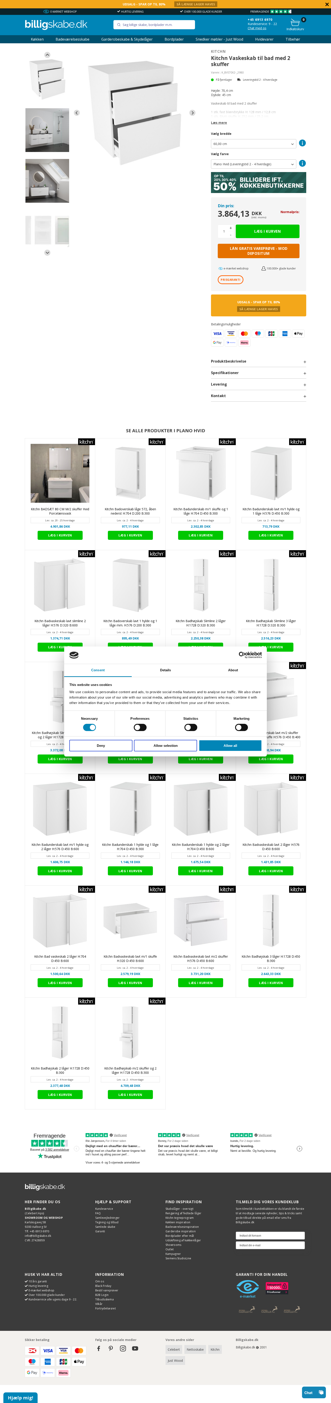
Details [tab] (165, 670)
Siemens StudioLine (178, 1258)
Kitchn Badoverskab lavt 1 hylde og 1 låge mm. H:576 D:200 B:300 (130, 623)
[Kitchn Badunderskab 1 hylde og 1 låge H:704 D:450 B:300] (130, 809)
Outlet (170, 1249)
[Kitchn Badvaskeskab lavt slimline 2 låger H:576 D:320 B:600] (60, 585)
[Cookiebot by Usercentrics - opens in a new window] (242, 655)
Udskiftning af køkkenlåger (183, 1240)
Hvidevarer (264, 39)
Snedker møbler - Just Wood (219, 39)
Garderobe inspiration (181, 1231)
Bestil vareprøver (106, 1290)
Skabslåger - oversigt (179, 1209)
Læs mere (219, 122)
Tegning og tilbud (107, 1222)
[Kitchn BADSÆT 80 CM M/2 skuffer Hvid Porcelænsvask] (60, 473)
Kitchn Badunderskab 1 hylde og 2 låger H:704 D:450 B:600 (200, 846)
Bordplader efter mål (180, 1236)
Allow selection (166, 746)
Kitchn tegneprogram (180, 1218)
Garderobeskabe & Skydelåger (127, 39)
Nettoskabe (195, 1349)
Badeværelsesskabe (72, 39)
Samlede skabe (105, 1227)
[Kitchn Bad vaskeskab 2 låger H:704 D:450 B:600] (60, 920)
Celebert (174, 1349)
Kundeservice (104, 1209)
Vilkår (99, 1304)
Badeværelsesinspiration (182, 1227)
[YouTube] (135, 1350)
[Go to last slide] (47, 55)
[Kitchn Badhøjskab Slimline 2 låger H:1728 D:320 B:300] (200, 585)
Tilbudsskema (104, 1299)
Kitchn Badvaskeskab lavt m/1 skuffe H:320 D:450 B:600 (130, 958)
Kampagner (173, 1254)
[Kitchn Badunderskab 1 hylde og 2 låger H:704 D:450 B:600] (200, 809)
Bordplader (174, 39)
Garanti (100, 1231)
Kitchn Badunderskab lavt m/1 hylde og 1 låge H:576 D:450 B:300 (271, 511)
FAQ (98, 1213)
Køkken (37, 39)
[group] (47, 79)
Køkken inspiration (178, 1222)
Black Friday (103, 1286)
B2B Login (102, 1295)
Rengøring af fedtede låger (184, 1213)
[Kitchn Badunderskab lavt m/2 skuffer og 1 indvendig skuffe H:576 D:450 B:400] (271, 697)
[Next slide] (47, 253)
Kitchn (218, 51)
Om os (99, 1281)
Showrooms (173, 1245)
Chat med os (257, 28)
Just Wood (175, 1360)
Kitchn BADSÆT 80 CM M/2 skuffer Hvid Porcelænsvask (60, 511)
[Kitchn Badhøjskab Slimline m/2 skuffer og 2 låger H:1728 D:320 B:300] (60, 697)
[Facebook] (98, 1350)
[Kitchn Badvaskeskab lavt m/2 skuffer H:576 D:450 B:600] (200, 920)
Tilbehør (293, 39)
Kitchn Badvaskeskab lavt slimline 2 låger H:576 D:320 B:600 (60, 623)
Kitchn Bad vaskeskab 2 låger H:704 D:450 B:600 (60, 958)
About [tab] (233, 670)
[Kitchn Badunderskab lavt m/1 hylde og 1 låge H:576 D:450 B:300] (271, 473)
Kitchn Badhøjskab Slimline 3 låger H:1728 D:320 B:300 (271, 623)
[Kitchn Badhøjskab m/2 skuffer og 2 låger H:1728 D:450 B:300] (130, 1032)
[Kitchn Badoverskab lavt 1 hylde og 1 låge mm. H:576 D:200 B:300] (130, 585)
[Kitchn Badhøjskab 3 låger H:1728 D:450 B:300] (271, 920)
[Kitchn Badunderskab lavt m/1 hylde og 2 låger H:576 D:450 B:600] (60, 809)
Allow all (230, 746)
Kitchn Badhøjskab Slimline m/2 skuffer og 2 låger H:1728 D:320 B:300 (60, 735)
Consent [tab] (98, 670)
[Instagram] (123, 1350)
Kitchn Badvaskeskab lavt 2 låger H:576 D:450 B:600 (271, 846)
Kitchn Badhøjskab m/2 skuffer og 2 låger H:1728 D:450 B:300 (130, 1070)
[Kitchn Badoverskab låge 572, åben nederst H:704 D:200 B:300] (130, 473)
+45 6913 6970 (260, 19)
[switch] (140, 727)
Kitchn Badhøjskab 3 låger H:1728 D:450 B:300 (271, 958)
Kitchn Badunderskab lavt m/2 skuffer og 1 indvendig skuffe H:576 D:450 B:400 (271, 735)
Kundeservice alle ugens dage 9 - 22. (53, 1299)
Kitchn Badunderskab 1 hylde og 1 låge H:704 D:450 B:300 (130, 846)
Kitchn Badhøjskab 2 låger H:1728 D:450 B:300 (60, 1070)
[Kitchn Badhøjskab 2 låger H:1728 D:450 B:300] (60, 1032)
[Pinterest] (110, 1350)
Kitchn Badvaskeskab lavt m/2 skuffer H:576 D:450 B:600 (200, 958)
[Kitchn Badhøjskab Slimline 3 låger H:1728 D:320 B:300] (271, 585)
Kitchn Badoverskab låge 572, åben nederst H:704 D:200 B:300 (130, 511)
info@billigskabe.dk (38, 1236)
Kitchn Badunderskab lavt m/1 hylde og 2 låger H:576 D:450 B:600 (60, 846)
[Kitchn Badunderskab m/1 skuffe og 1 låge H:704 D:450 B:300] (200, 473)
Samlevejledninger (107, 1218)
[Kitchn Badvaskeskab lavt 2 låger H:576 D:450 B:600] (271, 809)
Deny (101, 746)
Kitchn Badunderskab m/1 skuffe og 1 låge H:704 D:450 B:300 (200, 511)
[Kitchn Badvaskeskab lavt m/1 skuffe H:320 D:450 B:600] (130, 920)
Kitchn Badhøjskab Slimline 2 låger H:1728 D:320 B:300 (201, 623)
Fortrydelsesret (105, 1308)
